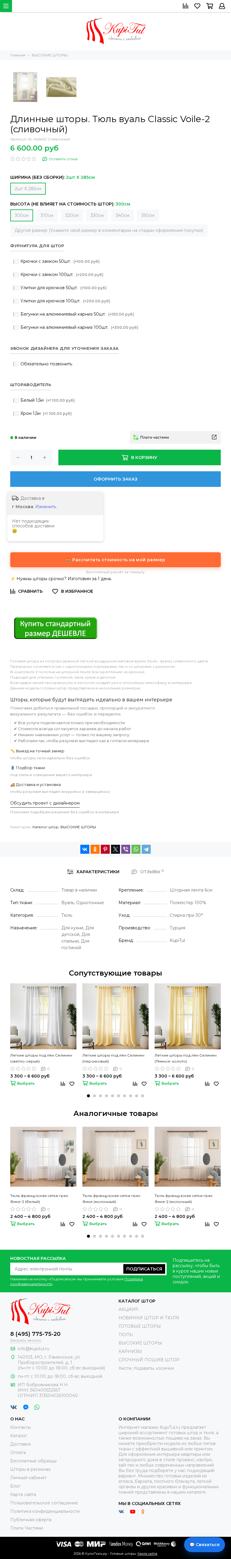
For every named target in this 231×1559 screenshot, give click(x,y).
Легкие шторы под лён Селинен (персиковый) (113, 1058)
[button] (88, 1095)
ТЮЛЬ (126, 1334)
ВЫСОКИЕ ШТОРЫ (78, 827)
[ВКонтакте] (84, 849)
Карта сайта (23, 1494)
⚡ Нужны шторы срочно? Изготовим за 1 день (60, 578)
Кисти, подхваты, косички (146, 1368)
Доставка (20, 1444)
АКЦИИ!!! (128, 1309)
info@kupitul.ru (33, 1348)
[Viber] (125, 849)
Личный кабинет (28, 1477)
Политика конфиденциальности (45, 1511)
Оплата (18, 1452)
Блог (15, 1486)
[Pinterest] (105, 849)
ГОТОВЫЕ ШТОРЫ (140, 1326)
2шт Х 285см (28, 188)
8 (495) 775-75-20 (35, 1334)
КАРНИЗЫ (130, 1351)
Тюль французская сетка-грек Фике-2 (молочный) (184, 1198)
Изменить (45, 506)
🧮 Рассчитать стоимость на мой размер (115, 559)
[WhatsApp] (135, 849)
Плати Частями (26, 1528)
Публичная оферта (30, 1519)
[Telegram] (146, 849)
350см (147, 215)
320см (72, 215)
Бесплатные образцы (33, 1461)
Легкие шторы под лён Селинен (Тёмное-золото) (186, 1058)
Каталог (18, 1435)
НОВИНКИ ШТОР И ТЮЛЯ (149, 1318)
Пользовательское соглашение (44, 1503)
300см (22, 215)
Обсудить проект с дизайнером (45, 803)
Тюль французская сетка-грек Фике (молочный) (111, 1198)
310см (47, 215)
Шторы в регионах (30, 1469)
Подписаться (144, 1269)
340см (122, 215)
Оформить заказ (115, 479)
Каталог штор (45, 827)
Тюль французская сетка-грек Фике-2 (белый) (39, 1198)
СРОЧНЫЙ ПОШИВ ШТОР (149, 1360)
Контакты (20, 1427)
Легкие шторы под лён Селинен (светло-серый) (41, 1058)
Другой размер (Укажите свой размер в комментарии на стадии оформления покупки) (109, 230)
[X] (115, 849)
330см (97, 215)
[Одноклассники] (95, 849)
